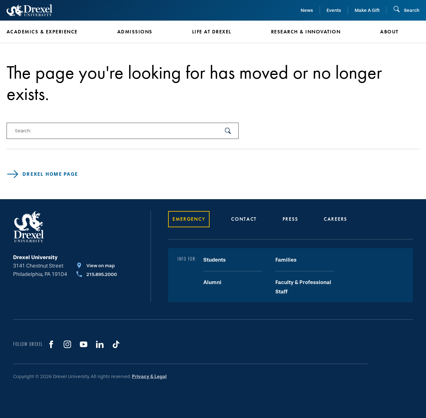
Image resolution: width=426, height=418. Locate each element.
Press (290, 219)
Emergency (188, 219)
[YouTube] (83, 344)
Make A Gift (367, 10)
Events (334, 10)
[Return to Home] (29, 10)
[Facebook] (51, 344)
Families (286, 260)
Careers (335, 219)
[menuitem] (53, 32)
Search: (23, 131)
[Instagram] (67, 344)
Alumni (212, 282)
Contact (244, 219)
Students (214, 260)
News (307, 10)
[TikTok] (116, 344)
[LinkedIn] (100, 344)
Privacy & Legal (149, 376)
